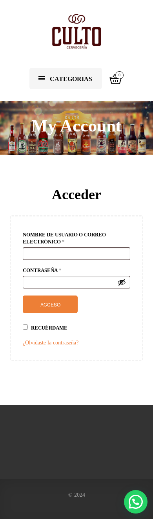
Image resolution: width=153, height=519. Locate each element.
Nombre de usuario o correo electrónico (64, 238)
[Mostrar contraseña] (121, 282)
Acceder (76, 194)
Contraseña (42, 270)
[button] (136, 502)
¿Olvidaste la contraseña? (50, 343)
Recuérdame (48, 328)
